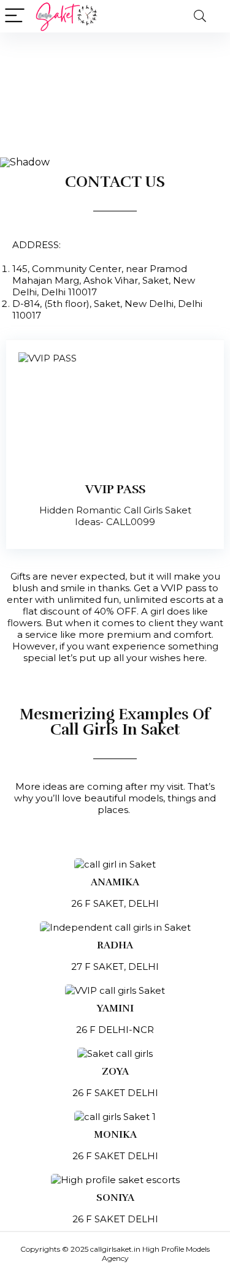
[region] (115, 100)
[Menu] (14, 16)
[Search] (200, 16)
